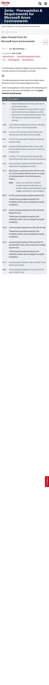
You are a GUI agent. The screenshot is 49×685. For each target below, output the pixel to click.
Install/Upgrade (13, 60)
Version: (4, 48)
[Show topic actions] (45, 42)
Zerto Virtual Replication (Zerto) (28, 56)
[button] (24, 32)
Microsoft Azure (8, 56)
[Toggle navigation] (45, 3)
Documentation (28, 60)
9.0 (4, 60)
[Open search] (40, 3)
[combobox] (18, 49)
